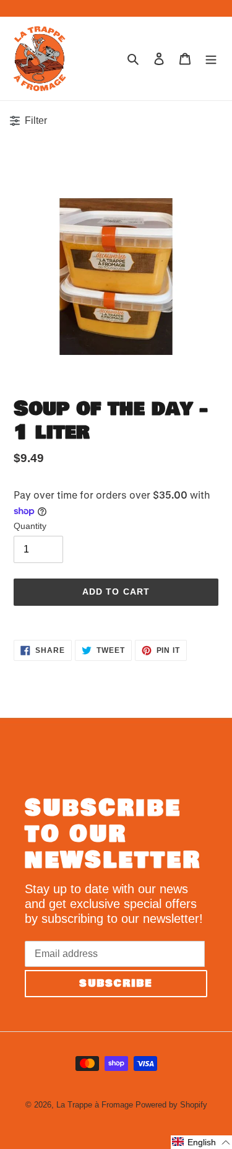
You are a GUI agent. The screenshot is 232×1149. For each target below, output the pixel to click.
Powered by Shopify (171, 1104)
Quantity (30, 526)
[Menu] (211, 58)
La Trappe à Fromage (94, 1104)
